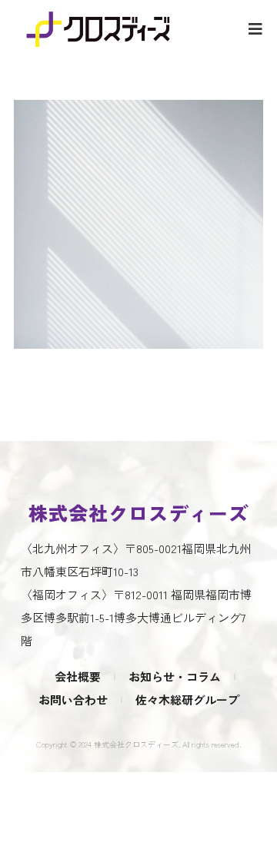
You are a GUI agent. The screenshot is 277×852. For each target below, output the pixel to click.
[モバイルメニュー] (256, 28)
